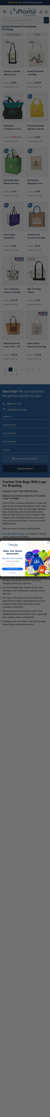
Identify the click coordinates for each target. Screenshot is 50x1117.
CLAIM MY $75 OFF (12, 569)
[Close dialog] (48, 542)
